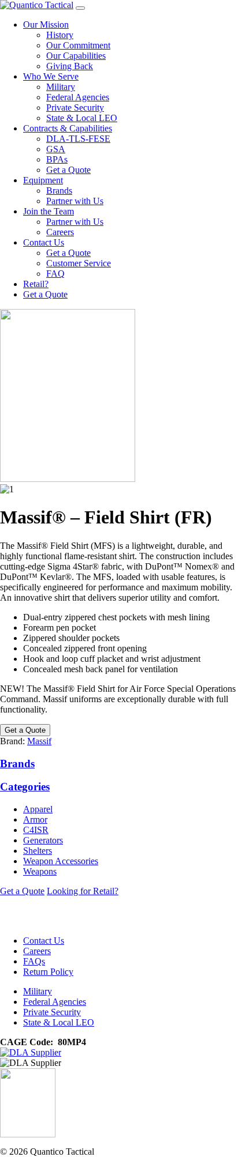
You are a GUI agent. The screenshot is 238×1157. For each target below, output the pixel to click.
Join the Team (48, 211)
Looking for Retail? (82, 891)
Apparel (38, 809)
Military (60, 87)
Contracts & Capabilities (67, 128)
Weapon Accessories (60, 861)
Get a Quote (68, 170)
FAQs (34, 961)
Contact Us (43, 242)
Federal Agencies (77, 97)
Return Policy (48, 972)
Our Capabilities (76, 56)
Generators (43, 840)
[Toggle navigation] (80, 8)
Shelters (37, 850)
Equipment (43, 180)
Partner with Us (74, 201)
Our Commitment (78, 45)
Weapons (40, 871)
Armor (35, 819)
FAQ (55, 273)
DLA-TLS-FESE (78, 139)
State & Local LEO (81, 118)
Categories (25, 787)
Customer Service (78, 263)
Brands (59, 190)
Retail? (36, 284)
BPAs (57, 159)
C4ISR (36, 830)
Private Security (75, 107)
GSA (55, 149)
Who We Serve (51, 76)
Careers (60, 232)
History (59, 35)
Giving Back (69, 66)
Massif (39, 741)
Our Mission (46, 24)
